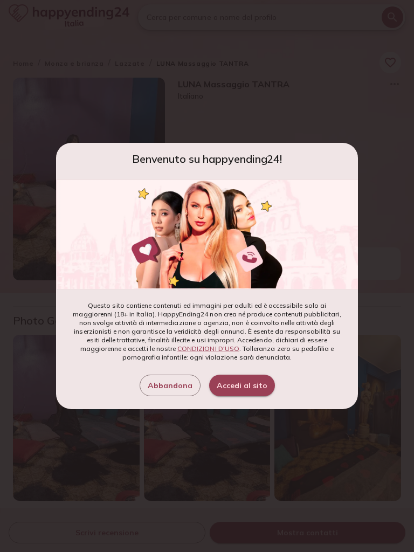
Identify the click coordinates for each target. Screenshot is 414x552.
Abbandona (170, 385)
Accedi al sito (242, 385)
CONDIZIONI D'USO (208, 348)
